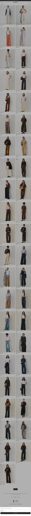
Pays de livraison (2, 510)
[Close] (30, 508)
